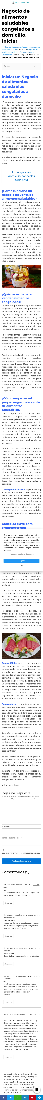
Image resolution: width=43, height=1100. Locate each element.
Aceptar (21, 561)
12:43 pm (36, 885)
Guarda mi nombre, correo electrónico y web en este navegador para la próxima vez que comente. (21, 853)
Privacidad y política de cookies (21, 554)
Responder (8, 903)
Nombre (6, 826)
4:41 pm (36, 915)
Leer (21, 565)
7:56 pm (36, 948)
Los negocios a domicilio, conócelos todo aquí (21, 176)
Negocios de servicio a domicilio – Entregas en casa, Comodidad (20, 52)
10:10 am (36, 976)
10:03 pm (36, 1014)
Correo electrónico (12, 838)
